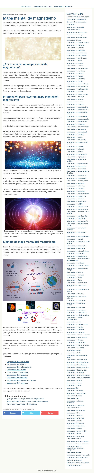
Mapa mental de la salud (75, 239)
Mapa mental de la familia (75, 146)
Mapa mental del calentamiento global (77, 356)
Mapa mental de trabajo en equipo (78, 345)
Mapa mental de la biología (75, 97)
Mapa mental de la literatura (76, 186)
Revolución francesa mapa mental (78, 463)
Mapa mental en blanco (74, 383)
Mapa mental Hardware (74, 396)
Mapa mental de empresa (75, 73)
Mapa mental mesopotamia (75, 405)
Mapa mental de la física (75, 151)
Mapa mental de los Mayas (75, 294)
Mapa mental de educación (75, 66)
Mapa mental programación (76, 426)
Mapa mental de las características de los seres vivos (78, 259)
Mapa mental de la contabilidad (77, 116)
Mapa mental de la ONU (75, 204)
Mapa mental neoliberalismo (76, 410)
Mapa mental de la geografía (76, 157)
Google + (50, 413)
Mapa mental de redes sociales (77, 337)
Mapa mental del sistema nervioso (78, 367)
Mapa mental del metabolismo (76, 365)
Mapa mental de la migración (76, 196)
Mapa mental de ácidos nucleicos (78, 42)
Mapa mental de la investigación (77, 181)
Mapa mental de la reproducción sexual (21, 380)
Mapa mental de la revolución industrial (76, 228)
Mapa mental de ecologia (75, 63)
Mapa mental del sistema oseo (77, 370)
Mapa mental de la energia (75, 134)
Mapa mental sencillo (74, 439)
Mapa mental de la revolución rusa (78, 236)
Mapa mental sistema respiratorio (77, 441)
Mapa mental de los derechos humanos (76, 286)
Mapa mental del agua (74, 350)
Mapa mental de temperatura (76, 342)
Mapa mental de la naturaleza (76, 201)
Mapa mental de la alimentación (77, 89)
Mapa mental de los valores (76, 307)
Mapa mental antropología (75, 27)
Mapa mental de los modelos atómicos (76, 297)
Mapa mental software (74, 452)
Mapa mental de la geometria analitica (76, 160)
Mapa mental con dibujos (75, 35)
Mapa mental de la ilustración (76, 169)
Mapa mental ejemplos (63, 6)
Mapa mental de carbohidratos (77, 58)
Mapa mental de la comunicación (77, 109)
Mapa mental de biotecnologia (76, 55)
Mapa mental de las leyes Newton (78, 265)
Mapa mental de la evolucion (76, 139)
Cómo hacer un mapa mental (17, 372)
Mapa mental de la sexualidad (76, 246)
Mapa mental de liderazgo (16, 364)
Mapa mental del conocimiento (77, 360)
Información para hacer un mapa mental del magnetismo (27, 401)
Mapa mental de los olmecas (76, 300)
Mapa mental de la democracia (77, 121)
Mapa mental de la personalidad (77, 209)
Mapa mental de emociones (76, 71)
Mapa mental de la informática (18, 362)
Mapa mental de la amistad (75, 91)
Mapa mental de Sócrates (75, 340)
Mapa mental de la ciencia (75, 104)
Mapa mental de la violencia (76, 253)
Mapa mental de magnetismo (76, 310)
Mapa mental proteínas (74, 428)
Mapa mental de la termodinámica (78, 251)
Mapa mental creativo (43, 6)
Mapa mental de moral (74, 322)
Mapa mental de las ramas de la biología (77, 269)
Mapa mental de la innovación (76, 178)
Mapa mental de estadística (76, 79)
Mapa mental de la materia (75, 188)
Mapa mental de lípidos (74, 277)
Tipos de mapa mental (74, 465)
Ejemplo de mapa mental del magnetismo (22, 404)
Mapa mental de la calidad (16, 370)
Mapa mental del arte (74, 353)
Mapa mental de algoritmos (75, 45)
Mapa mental (26, 6)
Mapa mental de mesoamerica (76, 312)
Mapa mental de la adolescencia (77, 86)
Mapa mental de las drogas (75, 263)
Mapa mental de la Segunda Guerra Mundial (78, 242)
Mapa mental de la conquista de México (77, 113)
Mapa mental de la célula (75, 102)
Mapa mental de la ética (74, 137)
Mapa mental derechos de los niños (78, 375)
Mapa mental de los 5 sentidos (77, 282)
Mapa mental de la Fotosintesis (77, 154)
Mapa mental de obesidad (75, 329)
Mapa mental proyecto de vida (76, 431)
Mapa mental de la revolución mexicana (76, 233)
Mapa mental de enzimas (75, 76)
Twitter (31, 413)
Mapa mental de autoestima (76, 50)
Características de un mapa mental (78, 17)
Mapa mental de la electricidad (77, 132)
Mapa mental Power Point (75, 423)
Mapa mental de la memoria (76, 191)
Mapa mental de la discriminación (78, 127)
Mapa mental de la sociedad (76, 248)
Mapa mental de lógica (74, 280)
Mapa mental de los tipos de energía (76, 304)
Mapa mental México (73, 408)
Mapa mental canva (73, 29)
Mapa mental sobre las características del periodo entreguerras (75, 448)
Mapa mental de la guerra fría (76, 166)
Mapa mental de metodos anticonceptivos (75, 318)
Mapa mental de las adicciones (77, 256)
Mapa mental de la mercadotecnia (78, 193)
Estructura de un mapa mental (76, 22)
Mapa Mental (6, 14)
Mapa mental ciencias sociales (77, 32)
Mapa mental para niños (75, 415)
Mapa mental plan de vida (75, 418)
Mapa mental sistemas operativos (78, 444)
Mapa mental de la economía (17, 383)
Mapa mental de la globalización (77, 163)
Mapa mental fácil (72, 388)
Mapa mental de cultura (74, 60)
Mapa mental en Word (74, 385)
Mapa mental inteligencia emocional (75, 401)
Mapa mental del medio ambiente (19, 367)
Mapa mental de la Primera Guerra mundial (78, 212)
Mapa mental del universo (75, 372)
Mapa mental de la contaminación (78, 119)
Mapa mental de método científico (78, 315)
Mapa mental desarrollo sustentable (78, 378)
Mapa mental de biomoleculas (76, 53)
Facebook (13, 413)
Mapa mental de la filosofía (75, 149)
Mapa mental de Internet (75, 81)
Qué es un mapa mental (74, 460)
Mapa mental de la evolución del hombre (77, 143)
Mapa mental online (73, 413)
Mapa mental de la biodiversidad (77, 94)
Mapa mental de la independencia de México (78, 172)
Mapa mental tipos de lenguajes (77, 457)
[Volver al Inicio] (47, 2)
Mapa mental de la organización (77, 206)
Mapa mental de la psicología (17, 375)
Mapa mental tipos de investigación (78, 455)
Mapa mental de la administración (78, 84)
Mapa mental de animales (75, 48)
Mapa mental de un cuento (75, 348)
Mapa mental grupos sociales (76, 393)
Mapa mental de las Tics (75, 272)
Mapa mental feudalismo (75, 390)
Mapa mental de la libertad (75, 183)
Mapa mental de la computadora (77, 107)
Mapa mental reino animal (75, 436)
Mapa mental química (74, 433)
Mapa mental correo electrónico (77, 37)
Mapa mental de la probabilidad (77, 216)
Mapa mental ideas (73, 398)
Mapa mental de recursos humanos (78, 335)
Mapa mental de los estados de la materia (78, 290)
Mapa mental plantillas (74, 420)
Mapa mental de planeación (17, 378)
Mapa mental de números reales (77, 324)
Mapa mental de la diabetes (76, 124)
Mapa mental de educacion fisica (77, 68)
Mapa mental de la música (75, 199)
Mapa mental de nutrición (75, 327)
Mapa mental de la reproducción (77, 221)
